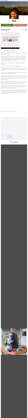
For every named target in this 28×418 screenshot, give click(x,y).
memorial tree (5, 111)
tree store (16, 111)
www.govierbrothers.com (13, 60)
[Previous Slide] (2, 341)
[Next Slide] (26, 341)
